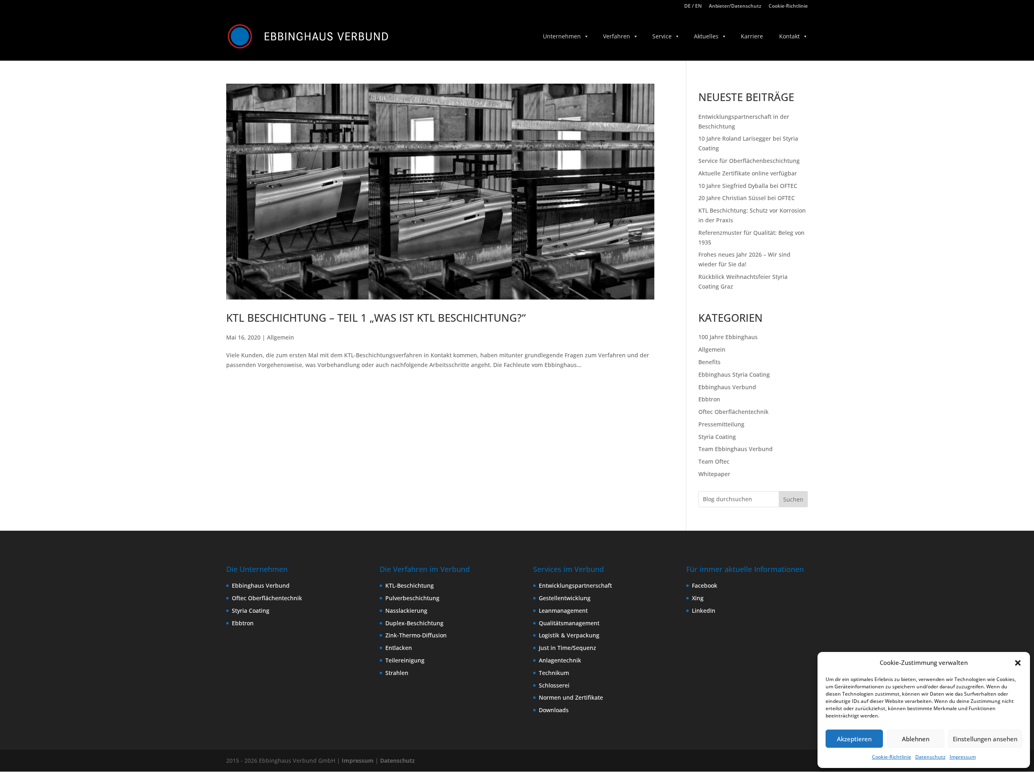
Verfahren (616, 36)
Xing (698, 598)
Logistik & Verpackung (569, 635)
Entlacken (398, 648)
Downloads (554, 710)
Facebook (704, 585)
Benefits (709, 362)
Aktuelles (706, 36)
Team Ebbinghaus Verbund (735, 449)
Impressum (963, 756)
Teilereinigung (405, 660)
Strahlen (396, 673)
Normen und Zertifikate (571, 697)
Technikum (554, 673)
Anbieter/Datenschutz (735, 6)
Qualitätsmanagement (569, 623)
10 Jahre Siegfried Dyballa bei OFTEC (747, 186)
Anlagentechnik (560, 660)
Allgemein (280, 337)
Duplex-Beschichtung (414, 623)
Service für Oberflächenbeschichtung (749, 161)
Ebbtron (709, 399)
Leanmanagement (563, 610)
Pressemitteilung (721, 424)
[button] (1018, 663)
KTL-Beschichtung (409, 585)
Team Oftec (713, 461)
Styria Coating (717, 437)
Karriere (752, 36)
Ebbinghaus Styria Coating (734, 374)
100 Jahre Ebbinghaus (728, 337)
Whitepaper (714, 474)
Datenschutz (930, 756)
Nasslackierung (406, 610)
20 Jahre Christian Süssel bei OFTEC (746, 198)
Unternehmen (562, 36)
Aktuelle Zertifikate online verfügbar (747, 173)
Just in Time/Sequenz (567, 648)
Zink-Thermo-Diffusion (416, 635)
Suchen (793, 499)
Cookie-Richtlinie (891, 756)
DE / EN (693, 6)
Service (662, 36)
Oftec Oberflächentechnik (733, 412)
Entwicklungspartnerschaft (575, 585)
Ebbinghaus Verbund (727, 387)
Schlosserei (554, 685)
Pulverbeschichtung (412, 598)
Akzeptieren (854, 739)
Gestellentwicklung (565, 598)
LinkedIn (703, 610)
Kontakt (789, 36)
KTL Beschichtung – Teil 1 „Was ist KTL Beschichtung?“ (376, 317)
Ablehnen (915, 739)
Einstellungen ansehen (985, 739)
